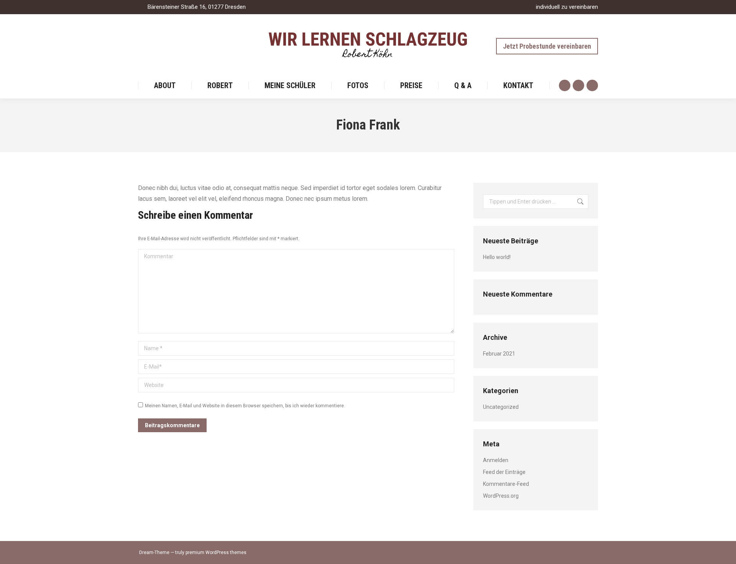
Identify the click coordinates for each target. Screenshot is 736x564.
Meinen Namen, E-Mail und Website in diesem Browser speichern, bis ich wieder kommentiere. (245, 405)
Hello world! (497, 257)
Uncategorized (501, 407)
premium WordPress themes (216, 552)
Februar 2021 (499, 354)
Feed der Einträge (504, 472)
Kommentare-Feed (506, 484)
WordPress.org (501, 496)
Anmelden (495, 460)
